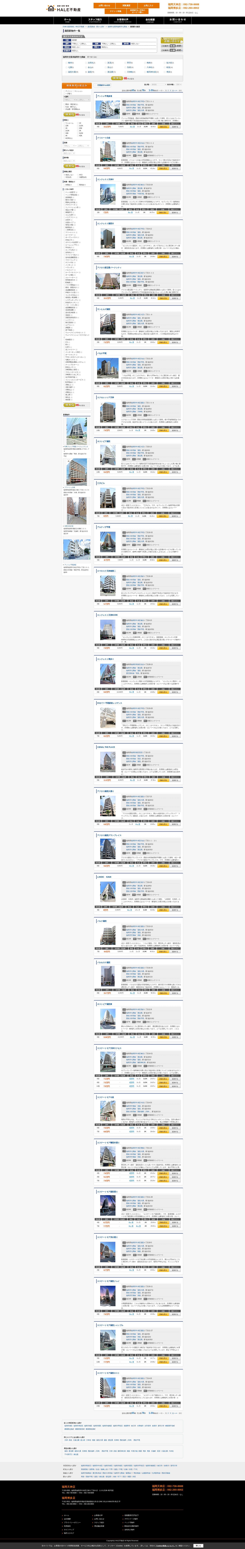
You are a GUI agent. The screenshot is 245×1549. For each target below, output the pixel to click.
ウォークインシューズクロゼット (77, 336)
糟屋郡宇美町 (170, 1426)
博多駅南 (84, 1469)
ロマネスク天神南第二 (106, 571)
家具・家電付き (72, 287)
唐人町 (82, 1440)
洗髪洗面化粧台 (72, 317)
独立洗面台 (70, 322)
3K (80, 131)
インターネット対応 (73, 352)
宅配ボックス (71, 360)
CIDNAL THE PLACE (106, 747)
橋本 (71, 63)
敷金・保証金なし (71, 104)
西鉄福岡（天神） (144, 1111)
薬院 (91, 72)
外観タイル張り (72, 292)
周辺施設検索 (99, 1526)
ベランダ (69, 267)
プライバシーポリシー (72, 1522)
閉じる (198, 1546)
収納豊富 (69, 340)
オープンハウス (72, 237)
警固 (142, 1148)
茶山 (110, 67)
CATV (68, 347)
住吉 (142, 664)
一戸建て (68, 94)
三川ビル (101, 483)
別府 (130, 67)
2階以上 (69, 385)
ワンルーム (69, 123)
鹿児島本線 (130, 673)
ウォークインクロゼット (75, 333)
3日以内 (68, 177)
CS (67, 342)
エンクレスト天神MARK (107, 615)
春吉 (142, 185)
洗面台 (68, 315)
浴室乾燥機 (70, 310)
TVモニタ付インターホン (75, 357)
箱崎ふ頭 (104, 1469)
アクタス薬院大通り (105, 791)
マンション (78, 91)
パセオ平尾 (102, 353)
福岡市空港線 (131, 194)
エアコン (69, 325)
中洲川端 (141, 194)
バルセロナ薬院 (103, 962)
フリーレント (71, 232)
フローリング (71, 260)
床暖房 (68, 328)
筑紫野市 (127, 1426)
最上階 (68, 395)
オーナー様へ (137, 11)
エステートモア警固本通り (108, 1143)
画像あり (68, 185)
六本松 (150, 67)
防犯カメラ (70, 367)
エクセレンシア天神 (105, 397)
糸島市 (154, 1426)
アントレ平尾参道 (104, 96)
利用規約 (67, 1526)
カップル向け (71, 250)
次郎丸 (91, 63)
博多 (169, 72)
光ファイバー (71, 350)
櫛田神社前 (153, 72)
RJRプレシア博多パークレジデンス (76, 447)
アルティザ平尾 (103, 527)
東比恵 (76, 1454)
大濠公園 (76, 1440)
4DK (80, 136)
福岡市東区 (68, 1426)
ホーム (66, 1515)
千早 (111, 1469)
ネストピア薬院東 (104, 1004)
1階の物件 (70, 387)
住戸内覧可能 (71, 377)
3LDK (81, 133)
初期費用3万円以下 (132, 1515)
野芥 (130, 63)
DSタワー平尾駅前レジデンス (109, 703)
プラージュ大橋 (69, 487)
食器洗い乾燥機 (72, 297)
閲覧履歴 (126, 5)
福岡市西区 (97, 1426)
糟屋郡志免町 (69, 1429)
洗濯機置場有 (71, 290)
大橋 (114, 1477)
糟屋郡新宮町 (80, 1429)
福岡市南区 (135, 752)
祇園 (140, 1451)
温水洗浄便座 (71, 312)
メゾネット (70, 265)
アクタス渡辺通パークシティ (109, 268)
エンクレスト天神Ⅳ (105, 179)
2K (66, 128)
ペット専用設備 (72, 195)
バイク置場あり (72, 285)
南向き (68, 397)
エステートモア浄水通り (107, 1237)
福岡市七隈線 (131, 108)
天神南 (131, 72)
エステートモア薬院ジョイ (108, 1281)
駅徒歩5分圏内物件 (132, 1526)
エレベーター (71, 277)
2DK (80, 128)
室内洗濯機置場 (72, 257)
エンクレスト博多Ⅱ (105, 659)
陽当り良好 (70, 200)
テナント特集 (115, 11)
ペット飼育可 (71, 192)
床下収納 (69, 330)
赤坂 (139, 935)
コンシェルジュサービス (75, 380)
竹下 (119, 1477)
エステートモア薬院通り (107, 1192)
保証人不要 (70, 210)
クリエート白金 (103, 138)
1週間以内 (83, 177)
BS (67, 345)
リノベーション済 (72, 207)
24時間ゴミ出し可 (72, 375)
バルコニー (70, 270)
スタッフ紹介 (99, 1522)
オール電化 (70, 275)
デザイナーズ (71, 205)
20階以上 (69, 392)
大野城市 (140, 1426)
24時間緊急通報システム (75, 362)
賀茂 (110, 63)
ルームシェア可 (72, 245)
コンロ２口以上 (72, 295)
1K (80, 123)
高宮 (140, 752)
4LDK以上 (69, 138)
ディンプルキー (72, 365)
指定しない (70, 175)
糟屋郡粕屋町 (90, 1429)
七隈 (71, 67)
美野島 (92, 1469)
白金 (142, 143)
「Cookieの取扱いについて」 (165, 1546)
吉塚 (126, 1469)
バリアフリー (71, 217)
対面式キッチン (72, 302)
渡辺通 (111, 72)
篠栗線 (128, 1473)
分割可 (68, 220)
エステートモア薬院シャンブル (110, 1325)
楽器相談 (69, 197)
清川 (142, 273)
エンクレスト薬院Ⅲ (105, 223)
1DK (67, 126)
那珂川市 (161, 1426)
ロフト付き (70, 262)
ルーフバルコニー (72, 272)
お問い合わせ (104, 5)
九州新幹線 (156, 1473)
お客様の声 (98, 1515)
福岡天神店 (68, 1486)
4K (66, 136)
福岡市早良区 (118, 1426)
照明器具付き (71, 280)
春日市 (133, 1426)
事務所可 (69, 212)
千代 (135, 1469)
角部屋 (68, 400)
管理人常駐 (70, 225)
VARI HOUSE (68, 526)
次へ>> (174, 90)
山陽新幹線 (146, 1473)
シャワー (69, 320)
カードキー (70, 235)
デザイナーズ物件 (131, 1519)
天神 (66, 1440)
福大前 (170, 63)
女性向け (69, 252)
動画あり (82, 185)
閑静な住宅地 (71, 202)
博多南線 (137, 1473)
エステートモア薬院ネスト (108, 1373)
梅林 (149, 63)
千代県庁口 (68, 1454)
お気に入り (148, 5)
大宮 (142, 314)
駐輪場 (68, 282)
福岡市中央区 (136, 101)
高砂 (142, 576)
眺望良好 (69, 227)
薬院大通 (73, 72)
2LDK (67, 131)
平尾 (142, 101)
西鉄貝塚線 (166, 1473)
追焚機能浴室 (71, 307)
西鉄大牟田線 (131, 105)
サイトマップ (69, 1530)
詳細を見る (163, 127)
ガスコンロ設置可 (72, 242)
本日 (80, 175)
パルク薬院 (102, 921)
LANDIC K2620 (104, 877)
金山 (90, 67)
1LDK (81, 126)
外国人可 (69, 240)
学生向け (69, 247)
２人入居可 (70, 215)
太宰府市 (147, 1426)
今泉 (142, 1103)
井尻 (131, 1469)
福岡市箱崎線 (86, 1473)
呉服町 (153, 1451)
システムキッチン (72, 300)
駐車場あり (70, 382)
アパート (68, 91)
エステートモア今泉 (105, 1097)
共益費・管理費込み (72, 109)
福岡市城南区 (107, 1426)
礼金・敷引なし (71, 107)
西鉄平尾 (141, 105)
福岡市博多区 (136, 664)
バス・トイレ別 (72, 305)
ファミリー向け (72, 255)
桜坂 (169, 67)
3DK (67, 133)
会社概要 (67, 1519)
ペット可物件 (129, 1522)
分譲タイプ (70, 222)
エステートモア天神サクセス (109, 1048)
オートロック (71, 355)
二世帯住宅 (70, 230)
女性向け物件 (129, 1530)
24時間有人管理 (72, 370)
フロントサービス (72, 372)
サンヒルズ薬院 (103, 309)
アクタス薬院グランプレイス (109, 835)
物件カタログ (69, 1533)
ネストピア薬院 (103, 441)
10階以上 (69, 390)
